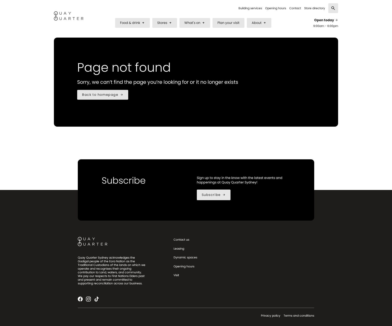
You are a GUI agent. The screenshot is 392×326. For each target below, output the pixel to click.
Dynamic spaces (185, 257)
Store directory (314, 8)
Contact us (181, 240)
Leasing (179, 249)
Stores (164, 22)
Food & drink (132, 22)
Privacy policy (270, 316)
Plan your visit (228, 22)
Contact (295, 8)
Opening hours (275, 8)
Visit (176, 275)
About (259, 22)
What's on (194, 22)
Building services (250, 8)
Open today (326, 20)
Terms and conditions (299, 316)
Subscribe (214, 194)
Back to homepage (102, 94)
